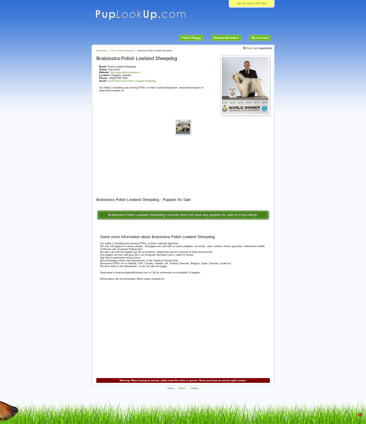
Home (171, 388)
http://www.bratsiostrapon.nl (125, 72)
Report (250, 48)
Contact (194, 388)
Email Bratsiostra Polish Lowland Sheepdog (132, 81)
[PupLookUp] (140, 19)
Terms (182, 388)
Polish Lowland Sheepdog (122, 50)
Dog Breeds (101, 50)
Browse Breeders (226, 37)
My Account (260, 37)
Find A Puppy (191, 37)
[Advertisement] (183, 168)
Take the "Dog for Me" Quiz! (251, 3)
